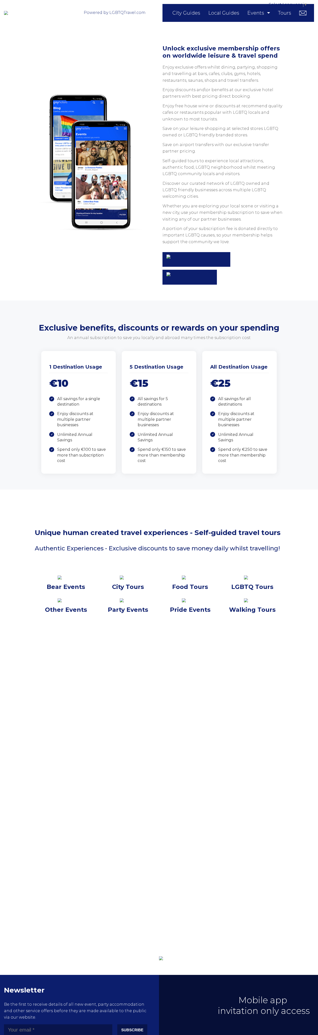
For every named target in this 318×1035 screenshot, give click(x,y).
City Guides (186, 13)
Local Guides (223, 13)
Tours (284, 13)
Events (255, 13)
